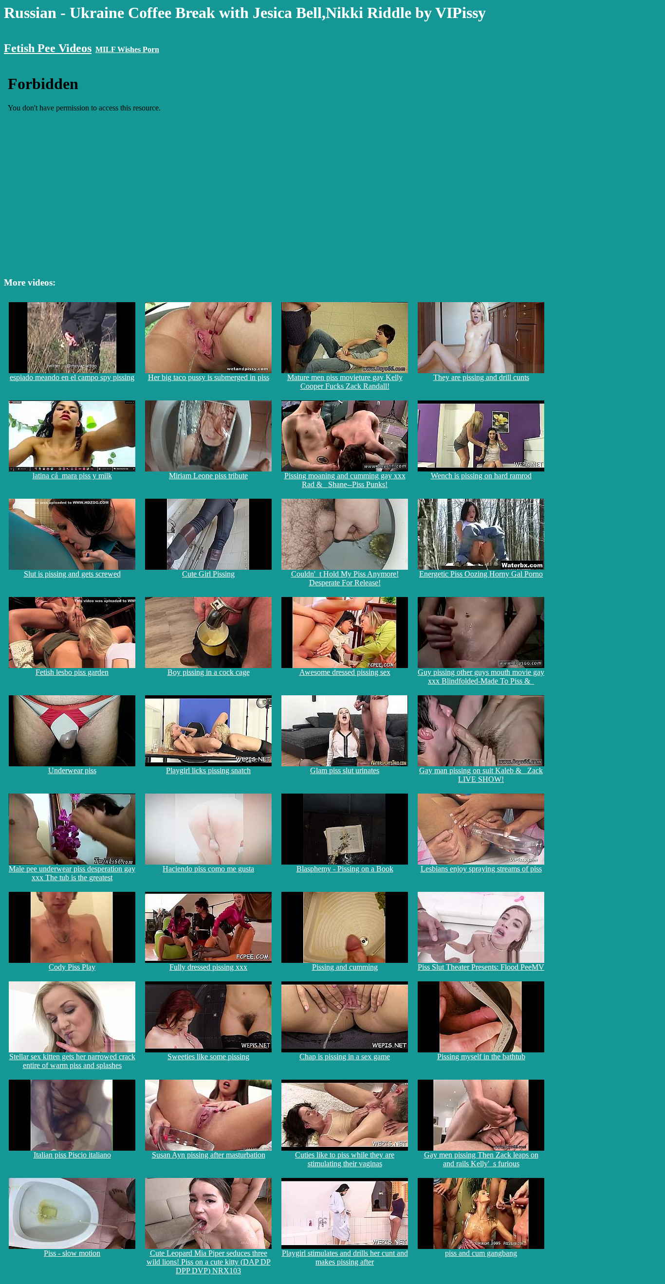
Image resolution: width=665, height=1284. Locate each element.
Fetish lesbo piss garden (72, 672)
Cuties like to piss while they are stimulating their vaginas (344, 1159)
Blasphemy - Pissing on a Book (344, 869)
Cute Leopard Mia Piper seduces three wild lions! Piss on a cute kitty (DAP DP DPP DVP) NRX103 (209, 1262)
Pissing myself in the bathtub (481, 1056)
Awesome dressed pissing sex (344, 672)
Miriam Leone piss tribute (208, 475)
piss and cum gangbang (481, 1253)
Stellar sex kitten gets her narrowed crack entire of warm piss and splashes (72, 1060)
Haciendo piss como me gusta (208, 869)
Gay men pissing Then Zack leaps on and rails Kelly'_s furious (481, 1159)
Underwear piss (72, 770)
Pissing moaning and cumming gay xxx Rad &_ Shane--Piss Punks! (345, 479)
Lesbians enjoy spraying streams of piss (481, 869)
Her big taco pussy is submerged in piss (208, 377)
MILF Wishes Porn (127, 49)
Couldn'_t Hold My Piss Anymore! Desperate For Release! (345, 578)
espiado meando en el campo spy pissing (72, 377)
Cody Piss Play (72, 967)
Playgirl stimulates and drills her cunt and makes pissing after (345, 1257)
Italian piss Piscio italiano (72, 1155)
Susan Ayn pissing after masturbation (208, 1155)
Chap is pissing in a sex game (344, 1056)
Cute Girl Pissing (208, 574)
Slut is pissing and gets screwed (72, 574)
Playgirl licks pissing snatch (208, 770)
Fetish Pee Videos (48, 48)
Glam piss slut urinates (344, 770)
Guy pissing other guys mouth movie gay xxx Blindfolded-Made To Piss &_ (481, 676)
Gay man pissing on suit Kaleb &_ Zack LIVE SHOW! (481, 774)
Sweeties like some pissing (208, 1056)
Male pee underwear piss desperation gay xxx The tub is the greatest (72, 873)
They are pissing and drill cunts (481, 377)
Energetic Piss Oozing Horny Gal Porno (481, 574)
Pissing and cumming (345, 967)
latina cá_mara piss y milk (72, 475)
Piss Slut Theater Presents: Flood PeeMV (481, 967)
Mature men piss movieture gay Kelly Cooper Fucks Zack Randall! (345, 381)
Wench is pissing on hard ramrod (481, 475)
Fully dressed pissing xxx (208, 967)
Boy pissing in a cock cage (208, 672)
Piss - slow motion (72, 1253)
